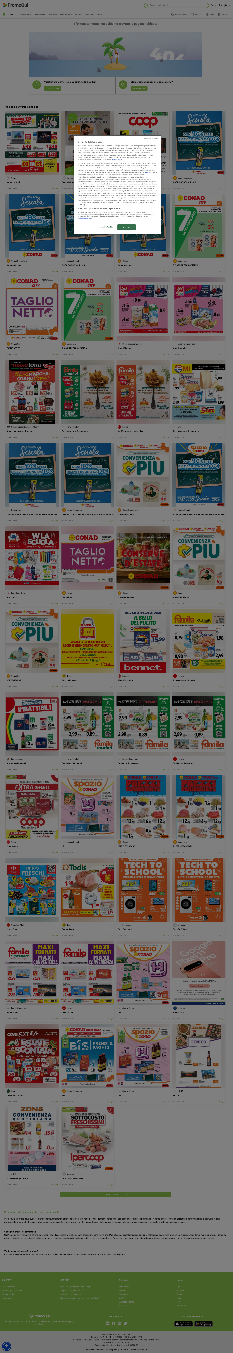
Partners (148, 172)
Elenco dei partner (85, 219)
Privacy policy (117, 160)
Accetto (126, 227)
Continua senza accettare (151, 139)
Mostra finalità (107, 227)
